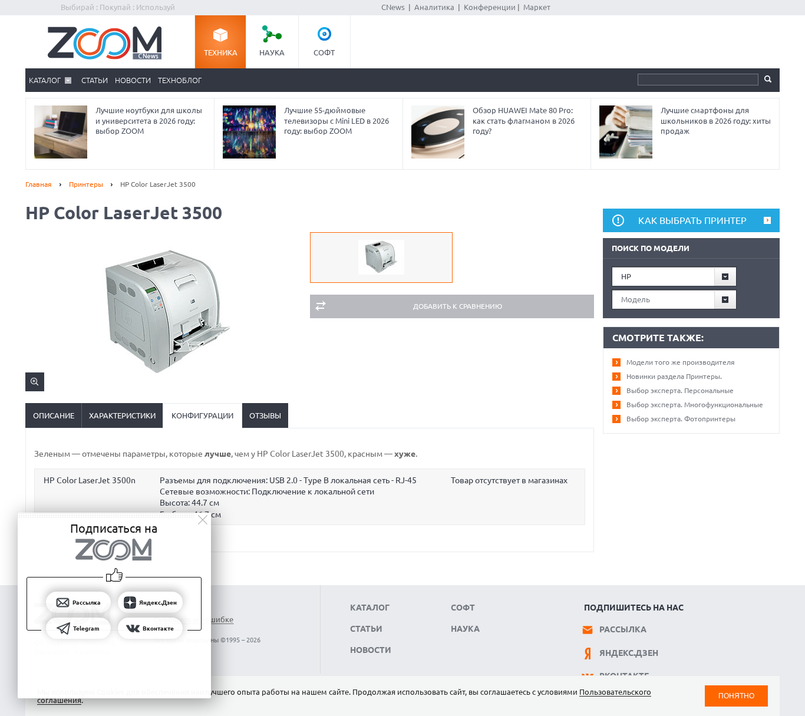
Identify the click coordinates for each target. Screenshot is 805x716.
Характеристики (122, 415)
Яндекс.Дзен (628, 653)
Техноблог (180, 80)
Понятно (736, 695)
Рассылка (622, 629)
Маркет (536, 7)
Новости (133, 80)
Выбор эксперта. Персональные (680, 390)
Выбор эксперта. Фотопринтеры (680, 419)
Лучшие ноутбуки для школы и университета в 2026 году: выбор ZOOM (148, 120)
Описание (53, 415)
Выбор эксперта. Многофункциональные (694, 404)
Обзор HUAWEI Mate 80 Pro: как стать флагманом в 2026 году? (524, 120)
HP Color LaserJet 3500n (90, 480)
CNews (393, 7)
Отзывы (265, 415)
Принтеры (86, 184)
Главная (38, 184)
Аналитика (434, 7)
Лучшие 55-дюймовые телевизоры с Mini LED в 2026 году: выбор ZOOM (336, 120)
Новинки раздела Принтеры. (674, 376)
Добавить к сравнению (457, 306)
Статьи (94, 80)
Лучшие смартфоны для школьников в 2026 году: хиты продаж (716, 120)
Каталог (45, 80)
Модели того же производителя (680, 362)
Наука (272, 52)
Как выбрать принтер (692, 220)
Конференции (490, 7)
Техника (220, 52)
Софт (324, 52)
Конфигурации (202, 415)
